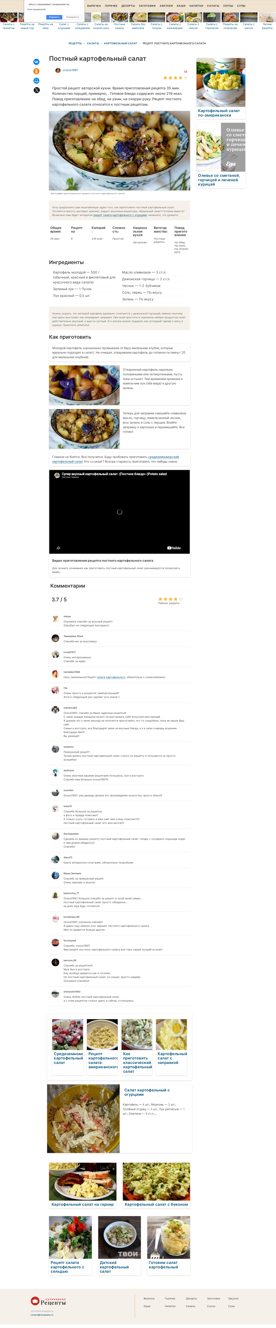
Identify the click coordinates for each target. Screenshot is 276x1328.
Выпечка (94, 5)
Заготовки (147, 5)
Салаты (213, 5)
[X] (36, 90)
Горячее (111, 5)
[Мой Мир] (36, 81)
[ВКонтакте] (36, 62)
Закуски (166, 5)
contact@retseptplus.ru (42, 1315)
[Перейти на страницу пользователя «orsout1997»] (58, 70)
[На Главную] (48, 1304)
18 (185, 71)
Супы (241, 5)
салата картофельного (111, 677)
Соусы (228, 5)
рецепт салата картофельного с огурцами (120, 215)
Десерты (128, 5)
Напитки (196, 5)
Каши (181, 5)
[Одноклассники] (36, 71)
